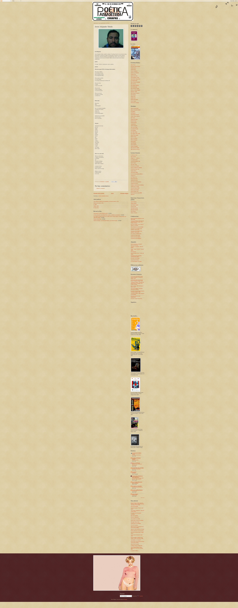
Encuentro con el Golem (135, 258)
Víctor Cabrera (133, 101)
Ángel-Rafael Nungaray (135, 114)
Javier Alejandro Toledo (135, 77)
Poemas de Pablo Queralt (135, 235)
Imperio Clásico (133, 170)
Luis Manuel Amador (134, 128)
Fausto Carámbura (134, 71)
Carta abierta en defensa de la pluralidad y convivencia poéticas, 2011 (106, 201)
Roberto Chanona (134, 212)
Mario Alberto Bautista (135, 85)
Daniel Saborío (133, 162)
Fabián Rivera (133, 69)
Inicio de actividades (134, 506)
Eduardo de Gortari (134, 119)
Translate (141, 596)
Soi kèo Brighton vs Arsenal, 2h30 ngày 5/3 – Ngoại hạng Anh (137, 478)
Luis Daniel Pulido (134, 80)
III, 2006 (95, 204)
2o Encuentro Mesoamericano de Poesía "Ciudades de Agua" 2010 (137, 280)
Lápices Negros (135, 494)
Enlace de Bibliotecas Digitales (136, 167)
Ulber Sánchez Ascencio (135, 149)
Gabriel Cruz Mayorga (135, 72)
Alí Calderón (133, 111)
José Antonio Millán (134, 172)
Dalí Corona (133, 117)
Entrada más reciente (99, 193)
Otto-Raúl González (134, 208)
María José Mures (134, 138)
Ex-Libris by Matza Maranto (137, 490)
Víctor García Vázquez (135, 102)
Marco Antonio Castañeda (135, 82)
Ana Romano (133, 113)
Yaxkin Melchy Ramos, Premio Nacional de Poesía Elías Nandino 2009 (137, 548)
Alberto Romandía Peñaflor (135, 109)
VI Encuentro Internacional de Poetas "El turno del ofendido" (137, 542)
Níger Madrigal (133, 143)
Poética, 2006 (96, 206)
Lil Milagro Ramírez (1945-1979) (136, 545)
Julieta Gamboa (133, 203)
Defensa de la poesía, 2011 (98, 203)
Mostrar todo (142, 497)
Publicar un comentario (100, 188)
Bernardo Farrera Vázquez (135, 66)
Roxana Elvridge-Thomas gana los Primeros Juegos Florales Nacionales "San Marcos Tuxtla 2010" (137, 504)
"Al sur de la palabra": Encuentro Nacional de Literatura (136, 289)
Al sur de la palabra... (134, 525)
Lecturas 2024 (134, 491)
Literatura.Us (133, 175)
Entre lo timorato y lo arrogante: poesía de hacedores (136, 244)
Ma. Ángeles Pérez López (135, 133)
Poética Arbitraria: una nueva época (137, 530)
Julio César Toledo (134, 127)
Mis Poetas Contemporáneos (136, 181)
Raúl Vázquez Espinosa (135, 93)
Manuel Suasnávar (134, 178)
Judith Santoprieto (134, 125)
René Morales (133, 94)
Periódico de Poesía (134, 183)
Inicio (112, 193)
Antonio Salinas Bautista (135, 116)
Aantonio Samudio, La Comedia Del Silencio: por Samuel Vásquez (105, 220)
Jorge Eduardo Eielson (135, 259)
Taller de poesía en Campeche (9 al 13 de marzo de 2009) (137, 527)
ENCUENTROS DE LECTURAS (138, 468)
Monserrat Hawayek (134, 209)
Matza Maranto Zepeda (135, 88)
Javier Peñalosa (134, 201)
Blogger (125, 599)
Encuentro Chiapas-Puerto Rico (136, 298)
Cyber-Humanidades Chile (135, 161)
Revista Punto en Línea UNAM (136, 192)
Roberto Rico (133, 96)
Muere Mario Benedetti (135, 544)
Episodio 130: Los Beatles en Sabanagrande (137, 464)
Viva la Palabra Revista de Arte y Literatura (137, 483)
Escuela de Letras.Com (135, 169)
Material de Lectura (134, 180)
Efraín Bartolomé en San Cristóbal (137, 227)
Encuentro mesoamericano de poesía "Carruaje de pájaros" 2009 (137, 291)
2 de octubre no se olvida (135, 518)
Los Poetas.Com (134, 177)
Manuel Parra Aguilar (134, 135)
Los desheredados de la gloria (136, 261)
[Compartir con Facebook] (115, 181)
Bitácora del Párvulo (136, 463)
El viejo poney (96, 207)
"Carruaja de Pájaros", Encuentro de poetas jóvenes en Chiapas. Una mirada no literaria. (137, 222)
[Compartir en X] (114, 181)
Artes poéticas (133, 156)
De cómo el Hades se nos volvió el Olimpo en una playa (137, 225)
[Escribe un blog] (113, 181)
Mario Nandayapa (134, 86)
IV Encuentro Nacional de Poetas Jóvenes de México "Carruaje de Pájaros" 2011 (137, 277)
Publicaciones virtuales (135, 186)
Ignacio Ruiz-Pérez (134, 75)
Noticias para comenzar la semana (137, 520)
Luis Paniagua (133, 130)
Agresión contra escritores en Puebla (137, 529)
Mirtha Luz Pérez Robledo (135, 90)
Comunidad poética (134, 159)
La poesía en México (134, 550)
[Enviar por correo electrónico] (111, 181)
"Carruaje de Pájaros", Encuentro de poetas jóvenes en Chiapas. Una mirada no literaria (137, 283)
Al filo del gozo (133, 251)
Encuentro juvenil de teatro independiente (135, 296)
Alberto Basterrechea (134, 108)
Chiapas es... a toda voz (135, 158)
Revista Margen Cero (134, 191)
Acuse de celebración (135, 517)
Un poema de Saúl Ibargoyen (136, 238)
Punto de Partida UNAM (135, 188)
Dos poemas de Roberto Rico (136, 233)
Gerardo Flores (133, 74)
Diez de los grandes (134, 515)
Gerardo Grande (133, 122)
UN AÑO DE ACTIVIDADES (136, 523)
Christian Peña (133, 206)
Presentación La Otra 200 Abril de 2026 (101, 213)
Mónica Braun (133, 141)
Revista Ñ (132, 194)
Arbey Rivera (133, 64)
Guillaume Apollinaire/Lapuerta (137, 487)
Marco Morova (133, 83)
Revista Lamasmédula (135, 189)
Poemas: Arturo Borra (97, 219)
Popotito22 (134, 472)
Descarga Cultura (134, 164)
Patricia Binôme (133, 144)
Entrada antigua (124, 193)
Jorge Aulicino (133, 124)
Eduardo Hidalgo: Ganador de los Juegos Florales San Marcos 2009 (137, 538)
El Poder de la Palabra (135, 166)
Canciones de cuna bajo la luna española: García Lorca (136, 229)
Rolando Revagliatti (134, 146)
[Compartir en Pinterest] (116, 181)
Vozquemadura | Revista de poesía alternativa (137, 477)
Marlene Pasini (133, 136)
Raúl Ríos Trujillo (134, 91)
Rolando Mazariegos (134, 99)
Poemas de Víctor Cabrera (135, 236)
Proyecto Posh (134, 495)
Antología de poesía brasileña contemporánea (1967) (136, 256)
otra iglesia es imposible (137, 486)
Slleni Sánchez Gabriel (135, 147)
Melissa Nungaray (134, 139)
